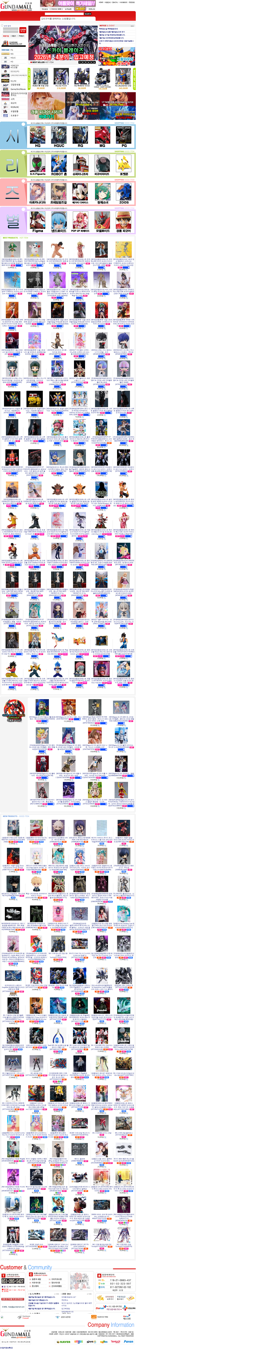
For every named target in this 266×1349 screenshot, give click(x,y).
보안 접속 (7, 26)
